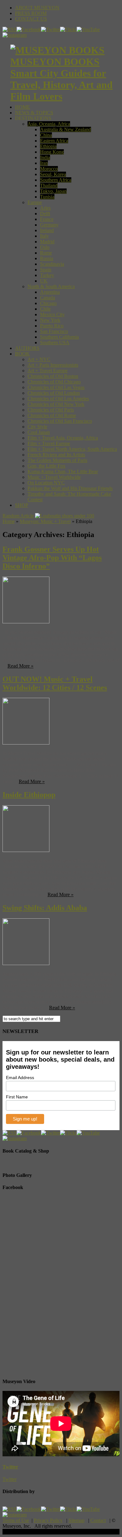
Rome (46, 252)
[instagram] (15, 35)
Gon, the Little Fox (46, 466)
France (46, 219)
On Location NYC (46, 482)
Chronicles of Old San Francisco (60, 421)
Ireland (47, 230)
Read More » (20, 666)
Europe (35, 202)
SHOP (21, 505)
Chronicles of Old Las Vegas (56, 387)
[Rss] (10, 29)
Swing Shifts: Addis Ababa (45, 908)
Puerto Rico (52, 325)
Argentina (50, 292)
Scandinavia (52, 264)
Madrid (47, 241)
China (46, 135)
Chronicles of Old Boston (53, 376)
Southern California (59, 337)
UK (44, 280)
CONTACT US (31, 18)
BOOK (22, 353)
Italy (44, 236)
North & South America (51, 286)
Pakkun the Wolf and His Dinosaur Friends (70, 488)
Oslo (44, 247)
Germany (49, 224)
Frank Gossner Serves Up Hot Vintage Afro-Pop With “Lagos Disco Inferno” (52, 557)
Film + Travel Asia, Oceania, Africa (63, 437)
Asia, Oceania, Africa (49, 123)
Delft (45, 213)
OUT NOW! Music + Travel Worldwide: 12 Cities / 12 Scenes (55, 683)
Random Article (18, 515)
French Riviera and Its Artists (56, 454)
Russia (46, 258)
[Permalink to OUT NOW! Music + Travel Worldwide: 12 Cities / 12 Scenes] (26, 742)
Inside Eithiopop (29, 795)
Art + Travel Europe (48, 370)
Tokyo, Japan (53, 191)
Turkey (47, 275)
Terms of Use (16, 1520)
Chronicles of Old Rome (52, 415)
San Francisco (54, 331)
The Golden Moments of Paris (57, 460)
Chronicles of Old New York (56, 404)
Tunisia (47, 196)
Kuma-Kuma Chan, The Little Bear (63, 471)
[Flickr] (68, 29)
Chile (45, 309)
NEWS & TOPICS (34, 112)
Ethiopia (48, 146)
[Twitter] (50, 29)
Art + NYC (39, 359)
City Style (37, 426)
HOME (22, 107)
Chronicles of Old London (54, 393)
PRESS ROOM (31, 13)
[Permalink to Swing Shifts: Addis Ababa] (26, 963)
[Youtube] (88, 29)
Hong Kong (52, 152)
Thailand (49, 185)
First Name (17, 1096)
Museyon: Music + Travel (45, 521)
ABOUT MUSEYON (37, 7)
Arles (45, 208)
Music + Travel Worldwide (54, 477)
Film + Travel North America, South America (72, 449)
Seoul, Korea (53, 174)
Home (9, 521)
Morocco (49, 168)
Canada (47, 297)
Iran (44, 163)
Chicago (48, 303)
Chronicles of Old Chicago (54, 381)
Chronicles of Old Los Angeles (58, 398)
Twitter (10, 1466)
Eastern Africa (54, 140)
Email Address (20, 1077)
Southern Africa (55, 180)
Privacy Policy (48, 1520)
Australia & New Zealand (65, 129)
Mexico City (52, 314)
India (45, 157)
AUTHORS (27, 348)
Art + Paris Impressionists (53, 365)
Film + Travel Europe (49, 443)
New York (50, 320)
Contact (98, 1520)
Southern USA (54, 342)
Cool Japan (39, 432)
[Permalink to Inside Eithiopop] (26, 850)
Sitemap (76, 1520)
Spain (45, 269)
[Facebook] (29, 29)
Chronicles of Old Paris (51, 409)
